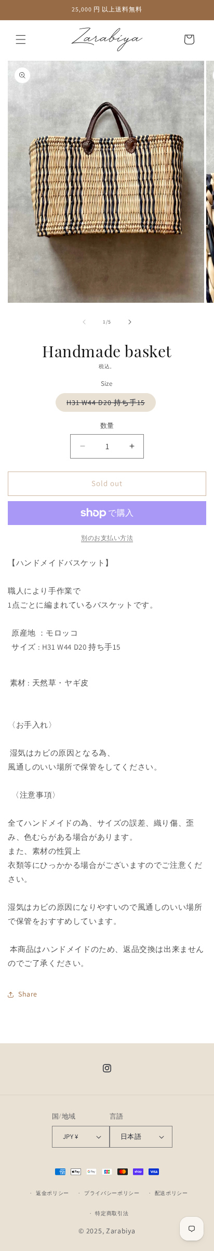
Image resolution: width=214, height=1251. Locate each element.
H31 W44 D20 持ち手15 (109, 404)
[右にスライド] (129, 322)
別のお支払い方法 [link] (107, 538)
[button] (20, 39)
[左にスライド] (84, 322)
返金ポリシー (52, 1193)
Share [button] (27, 994)
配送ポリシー (171, 1193)
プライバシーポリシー (112, 1193)
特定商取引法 (111, 1213)
